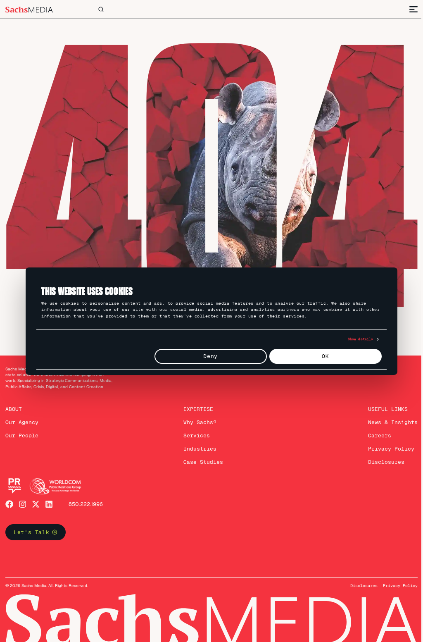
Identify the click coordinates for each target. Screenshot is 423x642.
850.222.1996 (86, 499)
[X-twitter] (36, 499)
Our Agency (21, 417)
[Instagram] (22, 499)
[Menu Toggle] (407, 9)
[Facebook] (9, 499)
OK (322, 356)
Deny (207, 356)
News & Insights (386, 417)
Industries (197, 444)
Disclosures (380, 457)
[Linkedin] (49, 499)
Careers (373, 430)
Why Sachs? (197, 417)
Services (194, 430)
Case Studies (200, 457)
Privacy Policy (385, 444)
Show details (357, 339)
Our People (21, 430)
